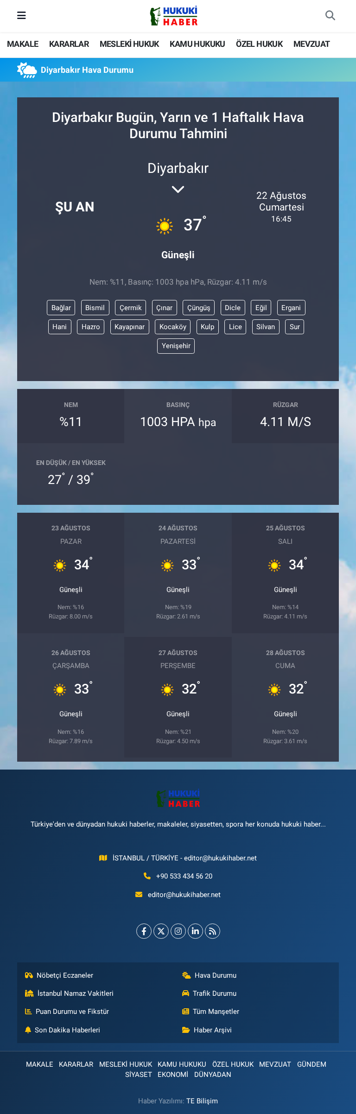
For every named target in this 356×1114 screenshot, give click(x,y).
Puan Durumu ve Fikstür (72, 1011)
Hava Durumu (215, 975)
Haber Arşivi (213, 1030)
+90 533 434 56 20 (184, 876)
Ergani (291, 308)
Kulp (207, 327)
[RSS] (212, 931)
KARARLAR (69, 44)
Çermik (131, 308)
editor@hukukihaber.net (184, 895)
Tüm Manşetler (216, 1011)
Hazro (91, 327)
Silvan (265, 327)
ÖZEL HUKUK (259, 44)
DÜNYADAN (212, 1074)
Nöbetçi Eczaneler (65, 975)
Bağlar (61, 308)
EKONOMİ (173, 1074)
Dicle (233, 308)
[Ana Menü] (21, 15)
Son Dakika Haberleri (67, 1030)
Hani (59, 327)
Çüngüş (198, 308)
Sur (295, 327)
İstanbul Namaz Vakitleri (76, 993)
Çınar (164, 308)
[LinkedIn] (195, 931)
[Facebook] (144, 931)
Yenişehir (176, 346)
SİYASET (138, 1074)
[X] (161, 931)
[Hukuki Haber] (173, 15)
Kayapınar (129, 327)
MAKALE (22, 44)
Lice (235, 327)
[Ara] (330, 16)
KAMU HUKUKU (197, 44)
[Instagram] (178, 931)
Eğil (261, 308)
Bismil (95, 308)
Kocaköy (172, 327)
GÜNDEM (311, 1064)
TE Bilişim (202, 1101)
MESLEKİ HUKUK (129, 44)
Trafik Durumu (214, 993)
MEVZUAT (311, 44)
